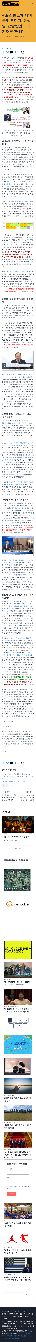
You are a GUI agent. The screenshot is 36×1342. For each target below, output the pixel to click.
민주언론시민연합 (7, 36)
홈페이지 (25, 776)
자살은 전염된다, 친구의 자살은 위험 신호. (17, 1099)
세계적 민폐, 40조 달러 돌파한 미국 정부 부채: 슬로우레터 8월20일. (18, 1278)
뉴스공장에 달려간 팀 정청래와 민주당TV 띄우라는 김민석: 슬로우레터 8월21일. (17, 1154)
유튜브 (5, 781)
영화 (13, 1006)
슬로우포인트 (7, 1095)
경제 (9, 979)
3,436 (18, 1025)
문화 (5, 1006)
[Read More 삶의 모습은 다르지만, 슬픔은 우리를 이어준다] (18, 1211)
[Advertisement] (18, 926)
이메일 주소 (10, 1169)
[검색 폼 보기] (29, 3)
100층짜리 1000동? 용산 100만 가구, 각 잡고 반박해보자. (17, 983)
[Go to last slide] (5, 831)
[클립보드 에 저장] (23, 52)
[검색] (26, 1294)
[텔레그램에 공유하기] (15, 52)
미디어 (9, 1006)
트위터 (10, 781)
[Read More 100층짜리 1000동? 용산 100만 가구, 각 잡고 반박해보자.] (18, 970)
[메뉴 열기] (32, 3)
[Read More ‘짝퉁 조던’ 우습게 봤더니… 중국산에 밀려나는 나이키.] (18, 1238)
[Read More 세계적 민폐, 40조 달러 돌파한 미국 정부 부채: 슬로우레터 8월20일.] (18, 1265)
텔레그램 (17, 781)
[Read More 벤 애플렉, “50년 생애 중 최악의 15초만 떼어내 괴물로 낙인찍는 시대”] (18, 997)
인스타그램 (24, 781)
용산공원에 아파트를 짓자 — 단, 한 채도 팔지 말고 (17, 1126)
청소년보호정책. (7, 1336)
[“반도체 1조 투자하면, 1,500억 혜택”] (18, 272)
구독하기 (11, 1193)
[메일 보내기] (19, 52)
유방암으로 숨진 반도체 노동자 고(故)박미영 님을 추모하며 (9, 796)
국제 (5, 1220)
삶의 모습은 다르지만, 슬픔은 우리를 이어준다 (17, 1224)
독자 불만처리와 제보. (12, 1338)
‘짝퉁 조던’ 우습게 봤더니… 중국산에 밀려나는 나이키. (17, 1251)
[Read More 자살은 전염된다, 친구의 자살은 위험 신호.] (18, 1086)
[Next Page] (25, 1025)
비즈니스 (4, 11)
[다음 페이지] (30, 831)
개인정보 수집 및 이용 (19, 1186)
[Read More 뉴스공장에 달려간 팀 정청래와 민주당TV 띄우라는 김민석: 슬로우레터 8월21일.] (18, 1140)
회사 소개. (20, 1311)
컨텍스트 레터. (8, 1149)
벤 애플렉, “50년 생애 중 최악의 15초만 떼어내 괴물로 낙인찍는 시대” (18, 1010)
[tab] (15, 848)
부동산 (6, 1122)
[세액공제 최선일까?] (16, 508)
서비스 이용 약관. (25, 1333)
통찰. (5, 979)
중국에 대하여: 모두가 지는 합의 (16, 837)
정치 (9, 11)
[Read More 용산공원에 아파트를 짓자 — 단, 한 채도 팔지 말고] (18, 1113)
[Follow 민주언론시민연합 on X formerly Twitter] (7, 785)
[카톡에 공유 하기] (11, 52)
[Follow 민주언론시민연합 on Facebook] (3, 785)
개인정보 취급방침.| (21, 1336)
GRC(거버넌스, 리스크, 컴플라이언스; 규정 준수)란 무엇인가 (27, 796)
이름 (8, 1177)
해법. (13, 1122)
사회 (13, 1095)
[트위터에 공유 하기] (8, 52)
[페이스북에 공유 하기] (4, 52)
